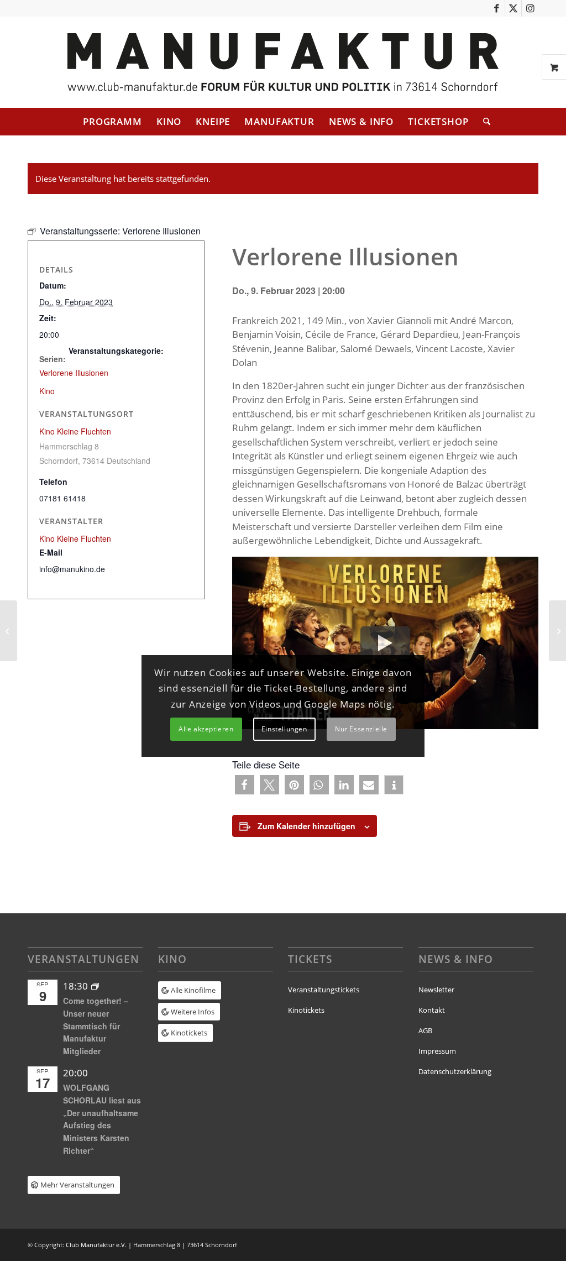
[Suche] (483, 121)
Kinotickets (306, 1010)
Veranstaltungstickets (323, 990)
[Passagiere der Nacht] (8, 630)
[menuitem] (112, 121)
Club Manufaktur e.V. (96, 1245)
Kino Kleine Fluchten (75, 431)
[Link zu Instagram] (530, 8)
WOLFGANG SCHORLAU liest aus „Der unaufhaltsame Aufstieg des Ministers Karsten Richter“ (102, 1118)
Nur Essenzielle (361, 729)
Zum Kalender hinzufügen (306, 825)
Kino (47, 390)
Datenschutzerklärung (454, 1071)
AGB (425, 1030)
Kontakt (431, 1010)
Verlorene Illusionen (73, 372)
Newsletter (436, 990)
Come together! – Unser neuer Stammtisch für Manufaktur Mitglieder (95, 1025)
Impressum (437, 1051)
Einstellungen (284, 729)
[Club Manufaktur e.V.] (283, 62)
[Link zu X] (513, 8)
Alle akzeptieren (206, 729)
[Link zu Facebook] (497, 8)
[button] (244, 784)
